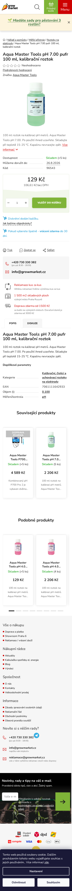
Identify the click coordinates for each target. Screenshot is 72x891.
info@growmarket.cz (29, 271)
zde (46, 862)
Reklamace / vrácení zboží (18, 640)
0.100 (46, 392)
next (67, 551)
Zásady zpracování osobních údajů (23, 707)
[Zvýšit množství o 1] (25, 202)
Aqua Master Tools (25, 75)
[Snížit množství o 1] (8, 202)
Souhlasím (53, 882)
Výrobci (9, 668)
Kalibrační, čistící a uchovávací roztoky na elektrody (54, 377)
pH (44, 397)
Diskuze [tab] (32, 323)
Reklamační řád (13, 712)
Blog (7, 664)
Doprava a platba (14, 631)
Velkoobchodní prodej (17, 692)
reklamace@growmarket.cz (27, 757)
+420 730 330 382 (24, 262)
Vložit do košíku (49, 202)
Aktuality (10, 655)
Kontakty (10, 688)
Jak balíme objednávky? (17, 223)
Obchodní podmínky (16, 716)
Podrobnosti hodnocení (17, 70)
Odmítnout (19, 882)
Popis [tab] (12, 323)
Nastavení (36, 871)
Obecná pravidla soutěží (18, 720)
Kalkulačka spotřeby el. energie (22, 660)
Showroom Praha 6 (15, 636)
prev (5, 551)
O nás (8, 683)
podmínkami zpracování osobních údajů (36, 807)
